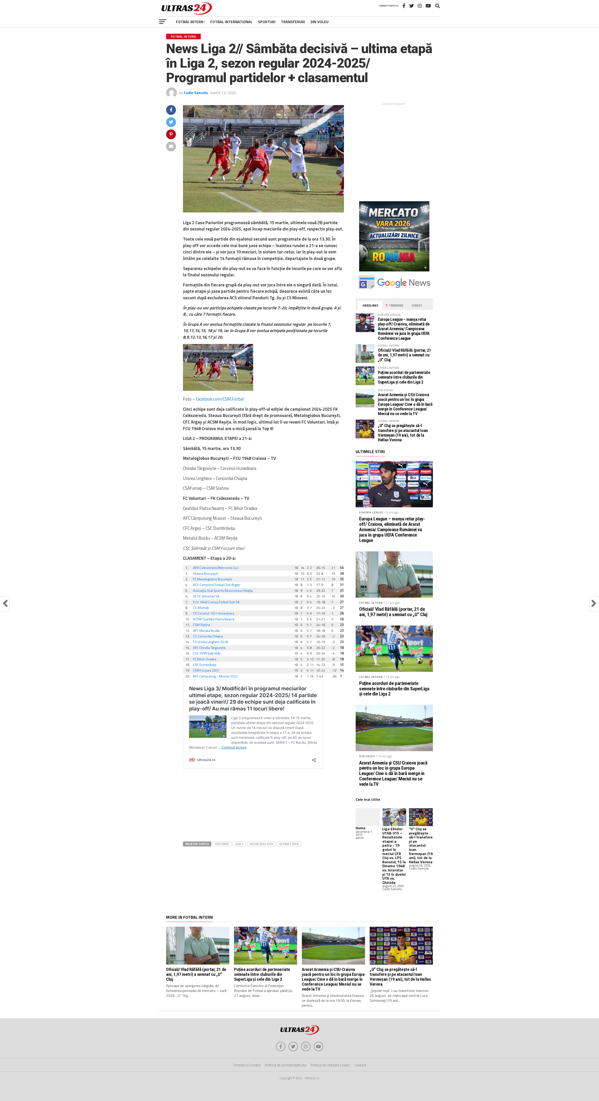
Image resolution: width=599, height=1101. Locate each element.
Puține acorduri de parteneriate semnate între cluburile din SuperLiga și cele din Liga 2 (404, 377)
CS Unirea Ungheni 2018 (210, 641)
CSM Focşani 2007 (206, 670)
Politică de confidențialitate (285, 1065)
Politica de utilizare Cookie (330, 1065)
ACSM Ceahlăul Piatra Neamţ (213, 619)
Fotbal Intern (189, 22)
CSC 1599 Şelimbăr (206, 653)
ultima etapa (289, 843)
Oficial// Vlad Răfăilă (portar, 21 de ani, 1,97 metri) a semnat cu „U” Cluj (404, 355)
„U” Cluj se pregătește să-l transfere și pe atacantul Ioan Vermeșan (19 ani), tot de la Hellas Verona (403, 432)
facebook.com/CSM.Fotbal (220, 399)
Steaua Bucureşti (205, 573)
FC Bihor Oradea (204, 659)
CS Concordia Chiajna (208, 636)
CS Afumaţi (201, 607)
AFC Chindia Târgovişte (209, 647)
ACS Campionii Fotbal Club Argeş (216, 584)
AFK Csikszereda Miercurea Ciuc (216, 567)
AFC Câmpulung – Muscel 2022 (215, 676)
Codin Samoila (196, 92)
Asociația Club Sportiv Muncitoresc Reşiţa (223, 590)
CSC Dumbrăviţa (204, 664)
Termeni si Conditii (247, 1065)
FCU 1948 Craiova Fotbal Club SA (216, 602)
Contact (360, 1065)
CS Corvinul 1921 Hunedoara (213, 613)
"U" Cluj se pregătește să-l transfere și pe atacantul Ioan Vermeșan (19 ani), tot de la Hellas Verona (421, 845)
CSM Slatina (201, 624)
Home (360, 828)
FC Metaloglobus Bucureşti (212, 579)
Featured (222, 843)
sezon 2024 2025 (261, 843)
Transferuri (293, 22)
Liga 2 (239, 843)
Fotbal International (231, 22)
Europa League (371, 512)
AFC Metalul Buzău (206, 630)
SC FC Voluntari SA (206, 596)
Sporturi (266, 22)
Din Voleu (319, 22)
